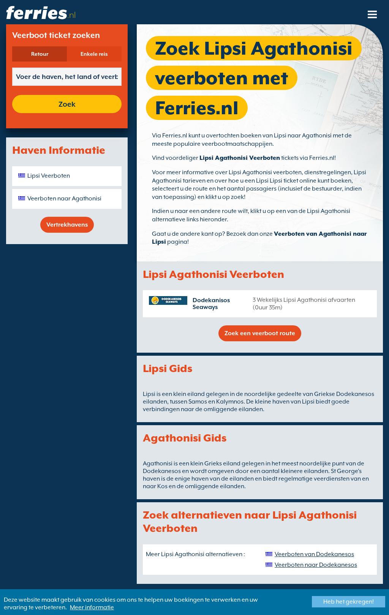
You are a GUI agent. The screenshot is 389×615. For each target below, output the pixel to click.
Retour (39, 54)
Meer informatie (92, 607)
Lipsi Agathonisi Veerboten (239, 158)
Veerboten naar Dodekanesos (316, 564)
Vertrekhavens (67, 224)
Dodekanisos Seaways (211, 304)
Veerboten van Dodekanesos (314, 554)
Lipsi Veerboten (48, 175)
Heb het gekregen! (348, 601)
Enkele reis (94, 54)
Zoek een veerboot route (260, 333)
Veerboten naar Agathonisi (64, 198)
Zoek (67, 104)
